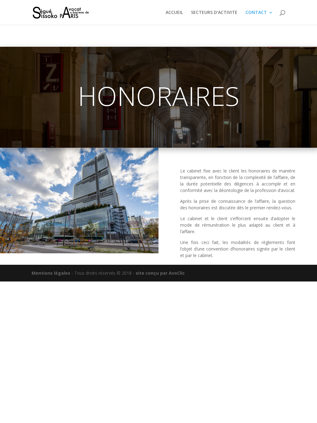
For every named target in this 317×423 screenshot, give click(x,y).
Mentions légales (51, 273)
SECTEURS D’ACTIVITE (214, 12)
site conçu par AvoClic (159, 273)
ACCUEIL (174, 12)
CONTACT (256, 12)
